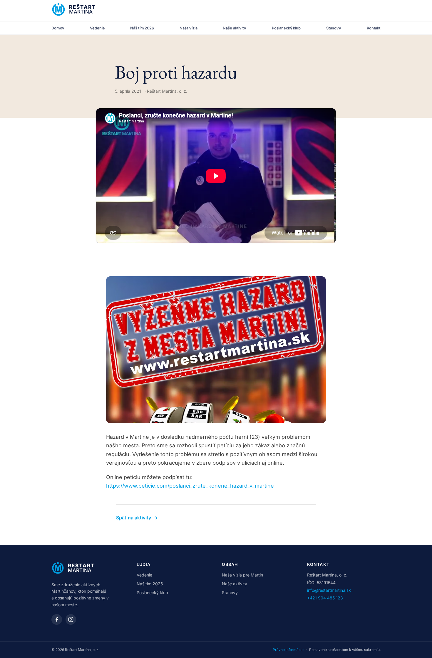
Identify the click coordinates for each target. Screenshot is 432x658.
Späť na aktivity (137, 518)
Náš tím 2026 (142, 28)
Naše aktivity (234, 28)
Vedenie (97, 28)
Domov (57, 28)
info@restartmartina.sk (329, 590)
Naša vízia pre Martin (242, 574)
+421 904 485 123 (325, 597)
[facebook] (56, 619)
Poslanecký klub (286, 28)
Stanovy (333, 28)
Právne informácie (288, 649)
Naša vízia (188, 28)
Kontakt (374, 28)
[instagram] (71, 619)
